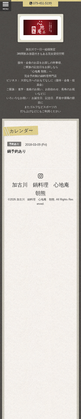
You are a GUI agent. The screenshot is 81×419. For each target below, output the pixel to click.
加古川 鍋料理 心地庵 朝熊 (35, 199)
